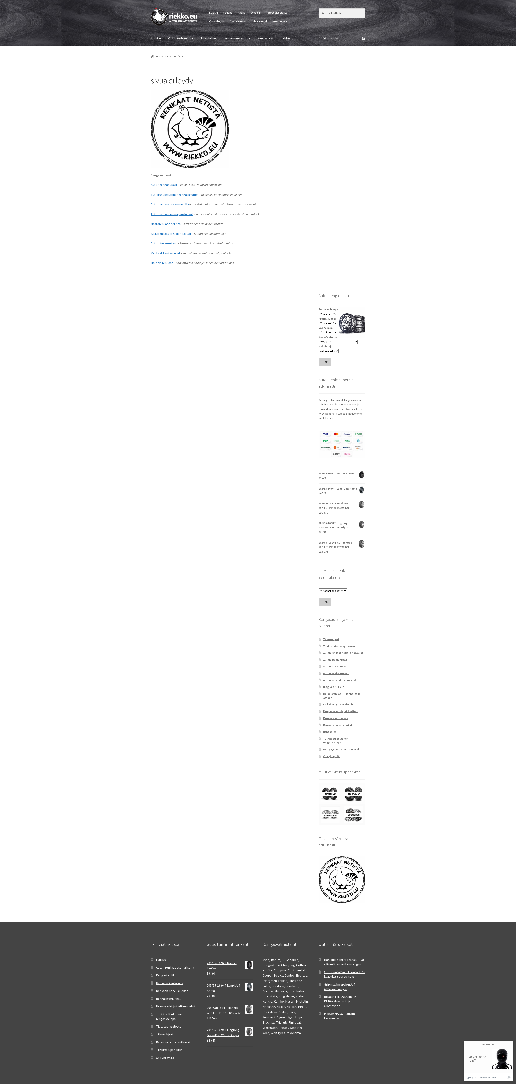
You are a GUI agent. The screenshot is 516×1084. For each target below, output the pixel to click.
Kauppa (227, 12)
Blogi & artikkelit (333, 687)
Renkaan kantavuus (335, 718)
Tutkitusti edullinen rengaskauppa (174, 195)
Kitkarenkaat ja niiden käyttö (171, 234)
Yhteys (287, 38)
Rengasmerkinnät (168, 999)
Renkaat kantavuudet (165, 253)
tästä (349, 409)
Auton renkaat (235, 38)
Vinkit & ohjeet (178, 38)
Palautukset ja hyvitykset (173, 1042)
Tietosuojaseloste (276, 12)
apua (328, 413)
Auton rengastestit (164, 185)
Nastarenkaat (238, 21)
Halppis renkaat (162, 263)
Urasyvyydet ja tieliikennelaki (341, 749)
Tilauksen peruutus (169, 1050)
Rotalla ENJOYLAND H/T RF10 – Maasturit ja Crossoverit (341, 1001)
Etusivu (213, 12)
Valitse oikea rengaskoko (339, 646)
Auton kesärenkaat (164, 243)
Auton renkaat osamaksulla (170, 204)
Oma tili (255, 12)
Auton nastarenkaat (336, 673)
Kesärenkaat (280, 21)
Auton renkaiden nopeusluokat (172, 214)
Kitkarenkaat (259, 21)
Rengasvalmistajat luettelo (340, 711)
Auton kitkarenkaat (335, 666)
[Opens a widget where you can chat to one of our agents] (488, 1061)
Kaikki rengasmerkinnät (338, 704)
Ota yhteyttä (217, 21)
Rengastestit (266, 38)
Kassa (241, 12)
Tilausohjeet (209, 38)
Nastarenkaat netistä (166, 224)
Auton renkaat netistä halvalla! (343, 653)
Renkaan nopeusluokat (337, 725)
